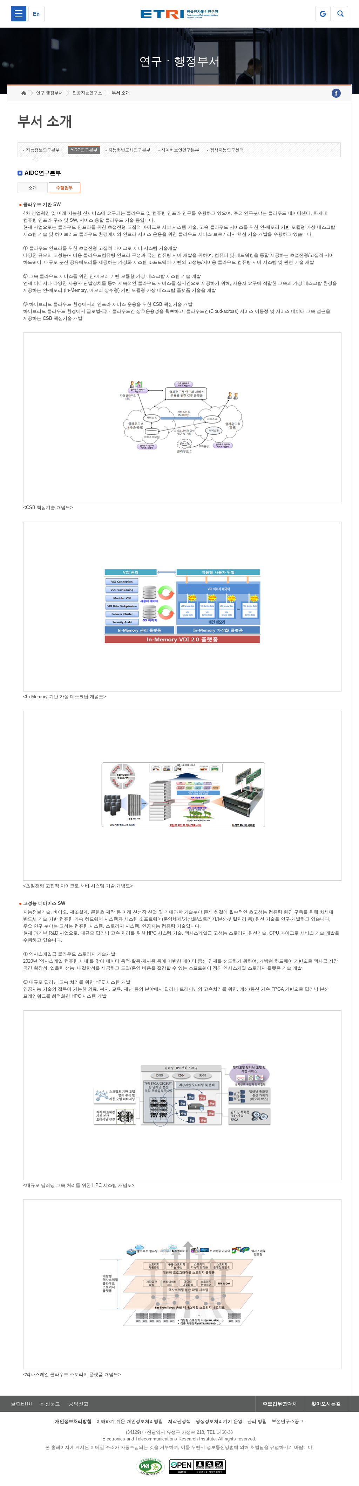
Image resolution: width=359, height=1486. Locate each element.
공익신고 (78, 1403)
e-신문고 (50, 1403)
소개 (32, 187)
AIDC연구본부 (83, 149)
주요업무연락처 (280, 1403)
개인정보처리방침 (73, 1421)
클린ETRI (21, 1403)
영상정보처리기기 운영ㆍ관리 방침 (231, 1421)
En (36, 14)
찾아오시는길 (326, 1403)
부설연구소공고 (288, 1421)
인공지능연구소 (87, 92)
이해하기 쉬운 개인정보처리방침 (129, 1421)
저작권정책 (179, 1421)
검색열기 (340, 13)
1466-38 (225, 1432)
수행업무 (64, 187)
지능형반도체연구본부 (129, 149)
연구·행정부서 (49, 92)
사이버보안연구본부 (180, 149)
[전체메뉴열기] (18, 13)
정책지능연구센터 (227, 149)
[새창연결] (336, 93)
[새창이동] (323, 13)
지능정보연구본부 (43, 149)
